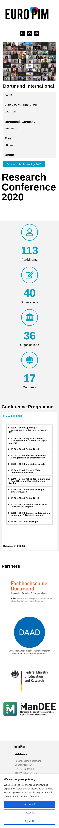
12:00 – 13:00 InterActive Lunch (28, 464)
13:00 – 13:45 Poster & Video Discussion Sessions (26, 471)
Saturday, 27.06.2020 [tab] (14, 546)
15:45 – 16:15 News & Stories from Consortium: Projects (29, 505)
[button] (29, 430)
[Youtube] (36, 33)
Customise (29, 812)
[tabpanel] (29, 481)
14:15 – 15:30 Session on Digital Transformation (28, 490)
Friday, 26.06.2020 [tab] (12, 416)
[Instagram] (22, 33)
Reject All (29, 821)
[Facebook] (29, 33)
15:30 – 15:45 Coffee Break (25, 498)
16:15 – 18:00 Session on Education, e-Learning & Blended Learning (30, 514)
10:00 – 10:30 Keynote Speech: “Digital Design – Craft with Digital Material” (27, 440)
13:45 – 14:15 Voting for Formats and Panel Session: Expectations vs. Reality (29, 481)
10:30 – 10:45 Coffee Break (25, 449)
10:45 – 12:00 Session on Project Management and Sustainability (28, 456)
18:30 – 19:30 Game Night (24, 521)
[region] (29, 801)
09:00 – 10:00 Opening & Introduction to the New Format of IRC (27, 429)
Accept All (29, 804)
